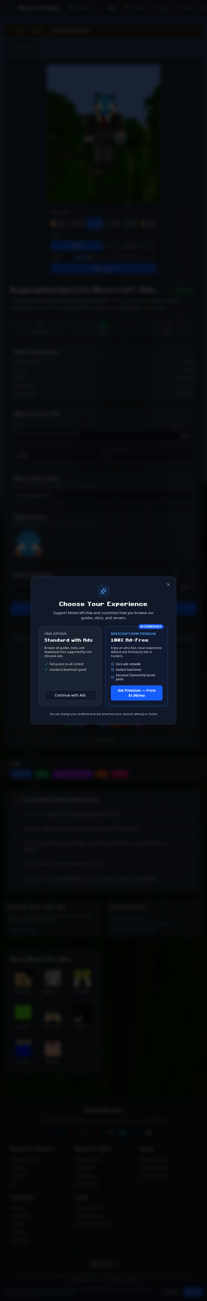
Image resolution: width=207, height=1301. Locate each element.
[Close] (168, 584)
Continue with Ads (70, 695)
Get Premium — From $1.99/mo (137, 693)
